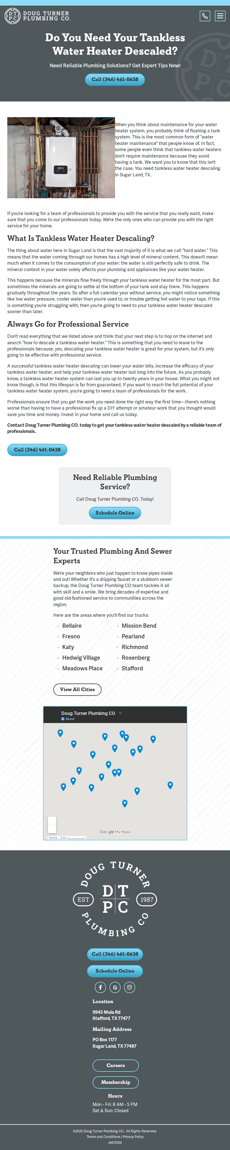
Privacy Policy (133, 1137)
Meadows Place (82, 669)
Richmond (135, 647)
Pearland (133, 637)
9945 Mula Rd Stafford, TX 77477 (111, 1015)
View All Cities (77, 689)
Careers (116, 1065)
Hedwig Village (81, 658)
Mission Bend (139, 626)
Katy (68, 647)
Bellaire (72, 626)
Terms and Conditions (103, 1137)
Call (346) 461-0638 (115, 79)
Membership (115, 1082)
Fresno (71, 637)
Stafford (132, 669)
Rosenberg (136, 658)
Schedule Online (115, 513)
